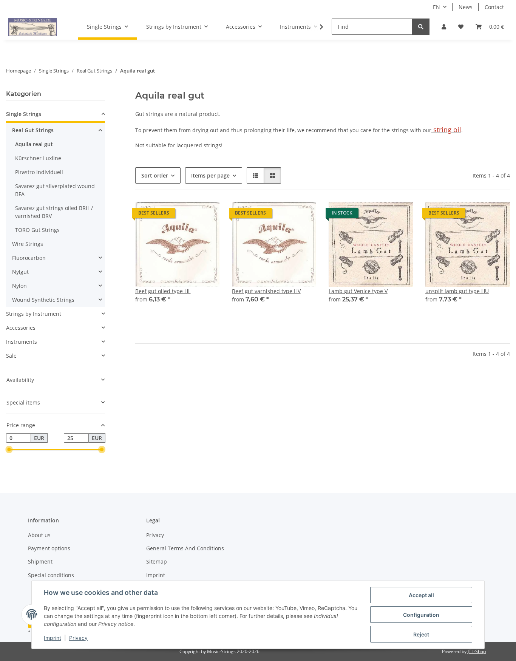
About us (39, 535)
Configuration (421, 615)
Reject (421, 634)
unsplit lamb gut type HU (457, 291)
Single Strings (23, 113)
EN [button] (436, 7)
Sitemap (156, 561)
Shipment (40, 561)
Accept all (421, 595)
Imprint (52, 638)
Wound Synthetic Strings (43, 299)
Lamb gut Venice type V (358, 291)
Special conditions (51, 575)
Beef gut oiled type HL (163, 291)
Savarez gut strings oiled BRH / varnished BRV (54, 211)
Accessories (21, 327)
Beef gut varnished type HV (266, 291)
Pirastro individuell (39, 172)
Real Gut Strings (33, 130)
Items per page (210, 175)
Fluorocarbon (29, 257)
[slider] (9, 450)
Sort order (154, 175)
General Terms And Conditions (185, 548)
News (466, 7)
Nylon (19, 285)
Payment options (49, 548)
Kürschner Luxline (38, 158)
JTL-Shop (477, 651)
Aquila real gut (34, 144)
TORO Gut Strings (37, 229)
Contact (494, 7)
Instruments (21, 341)
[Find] (420, 27)
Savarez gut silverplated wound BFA (55, 190)
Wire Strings (27, 243)
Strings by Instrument (33, 313)
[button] (444, 27)
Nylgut (20, 271)
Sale (11, 355)
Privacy (78, 638)
